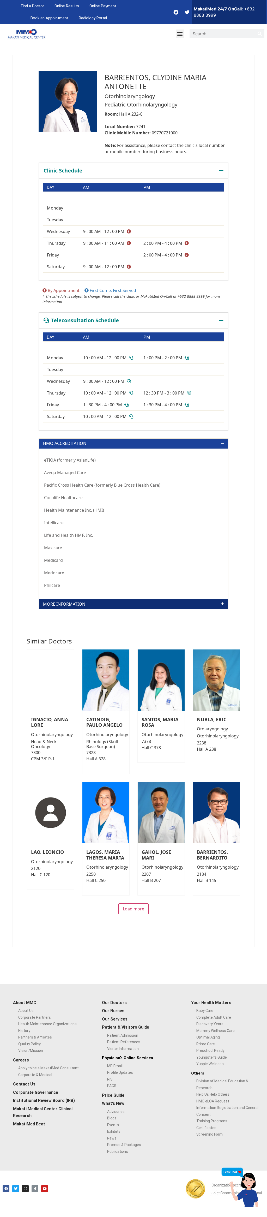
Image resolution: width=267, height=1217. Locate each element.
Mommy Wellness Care (215, 1031)
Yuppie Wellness (210, 1064)
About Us (26, 1011)
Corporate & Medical (35, 1075)
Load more (133, 909)
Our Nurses (113, 1010)
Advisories (116, 1111)
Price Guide (113, 1095)
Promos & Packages (124, 1145)
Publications (117, 1151)
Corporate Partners (34, 1017)
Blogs (112, 1118)
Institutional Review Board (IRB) (44, 1100)
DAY (50, 188)
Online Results (66, 6)
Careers (21, 1060)
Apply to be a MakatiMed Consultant (48, 1068)
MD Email (115, 1066)
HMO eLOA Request (212, 1101)
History (24, 1031)
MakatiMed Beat (29, 1123)
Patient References (123, 1042)
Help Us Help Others (212, 1094)
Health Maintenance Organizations (47, 1024)
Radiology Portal (93, 18)
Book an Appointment (49, 18)
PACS (111, 1086)
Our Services (115, 1019)
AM (86, 188)
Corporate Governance (35, 1092)
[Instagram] (25, 1188)
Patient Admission (122, 1035)
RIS (110, 1079)
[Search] (259, 33)
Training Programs (211, 1121)
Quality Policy (29, 1044)
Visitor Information (123, 1049)
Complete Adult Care (213, 1017)
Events (113, 1125)
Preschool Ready (210, 1050)
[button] (180, 33)
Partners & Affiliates (35, 1037)
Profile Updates (120, 1072)
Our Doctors (114, 1002)
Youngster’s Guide (211, 1057)
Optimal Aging (208, 1037)
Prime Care (205, 1044)
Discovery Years (209, 1024)
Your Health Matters (211, 1002)
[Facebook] (176, 12)
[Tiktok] (35, 1188)
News (112, 1138)
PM (146, 188)
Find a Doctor (32, 6)
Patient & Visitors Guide (125, 1027)
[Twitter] (187, 12)
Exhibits (113, 1131)
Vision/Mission (30, 1050)
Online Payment (102, 6)
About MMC (24, 1002)
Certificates (206, 1128)
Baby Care (204, 1011)
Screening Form (209, 1134)
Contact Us (24, 1084)
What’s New (113, 1103)
